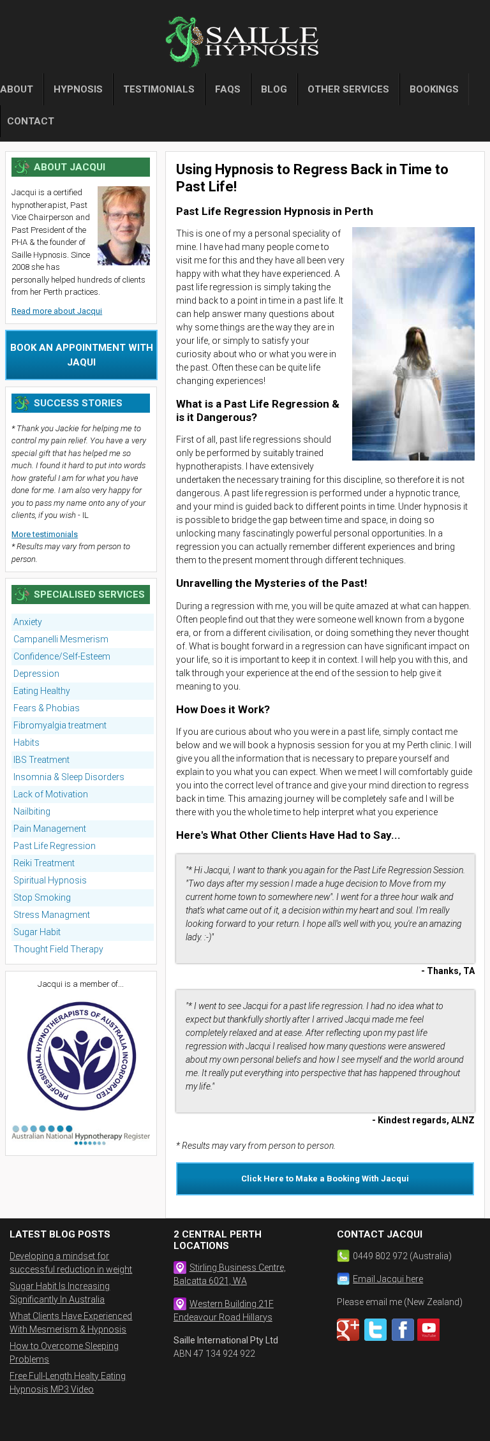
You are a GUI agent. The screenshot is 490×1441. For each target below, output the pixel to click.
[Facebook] (404, 1338)
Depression (36, 674)
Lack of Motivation (50, 794)
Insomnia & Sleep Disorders (68, 777)
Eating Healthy (41, 691)
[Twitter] (377, 1338)
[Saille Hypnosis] (245, 44)
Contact (30, 121)
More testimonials (44, 534)
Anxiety (27, 622)
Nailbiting (31, 811)
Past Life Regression (54, 846)
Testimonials (159, 89)
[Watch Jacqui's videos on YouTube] (430, 1338)
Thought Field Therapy (58, 949)
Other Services (348, 89)
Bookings (434, 89)
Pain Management (49, 829)
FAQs (228, 89)
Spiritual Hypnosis (50, 880)
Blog (274, 89)
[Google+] (349, 1338)
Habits (26, 742)
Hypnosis (78, 89)
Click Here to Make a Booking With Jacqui (325, 1178)
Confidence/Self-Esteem (61, 656)
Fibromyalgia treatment (60, 725)
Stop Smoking (42, 897)
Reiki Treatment (44, 863)
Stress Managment (51, 915)
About (16, 89)
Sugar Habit (37, 932)
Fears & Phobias (46, 708)
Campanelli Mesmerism (60, 639)
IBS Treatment (41, 760)
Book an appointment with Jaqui (81, 355)
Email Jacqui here (388, 1279)
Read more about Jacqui (56, 311)
